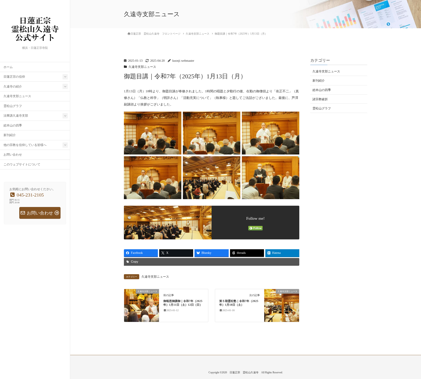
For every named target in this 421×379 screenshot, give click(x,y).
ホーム (8, 67)
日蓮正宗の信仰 (14, 76)
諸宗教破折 (320, 99)
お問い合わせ (13, 154)
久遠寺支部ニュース (17, 96)
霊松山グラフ (13, 106)
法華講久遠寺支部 (16, 115)
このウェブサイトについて (22, 164)
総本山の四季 (13, 125)
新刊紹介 (10, 135)
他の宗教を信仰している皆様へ (25, 145)
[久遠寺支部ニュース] (141, 305)
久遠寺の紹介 (13, 86)
